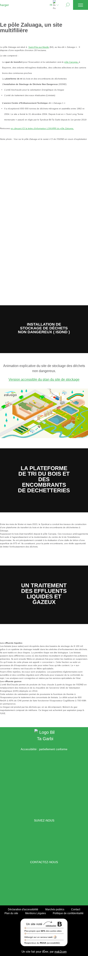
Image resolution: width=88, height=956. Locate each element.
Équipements (14, 14)
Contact (75, 909)
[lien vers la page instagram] (52, 841)
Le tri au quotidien (19, 20)
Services (10, 26)
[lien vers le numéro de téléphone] (49, 883)
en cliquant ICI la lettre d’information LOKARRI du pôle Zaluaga (42, 128)
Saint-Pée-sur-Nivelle (38, 47)
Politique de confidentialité (68, 913)
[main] (44, 368)
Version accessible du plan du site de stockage (44, 379)
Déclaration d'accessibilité (23, 909)
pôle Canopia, (71, 62)
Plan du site (11, 913)
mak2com (60, 951)
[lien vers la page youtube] (73, 841)
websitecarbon (51, 925)
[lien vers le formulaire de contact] (39, 883)
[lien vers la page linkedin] (31, 841)
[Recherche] (68, 5)
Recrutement (14, 32)
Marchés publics (54, 909)
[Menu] (80, 5)
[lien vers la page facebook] (14, 841)
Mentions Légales (35, 913)
